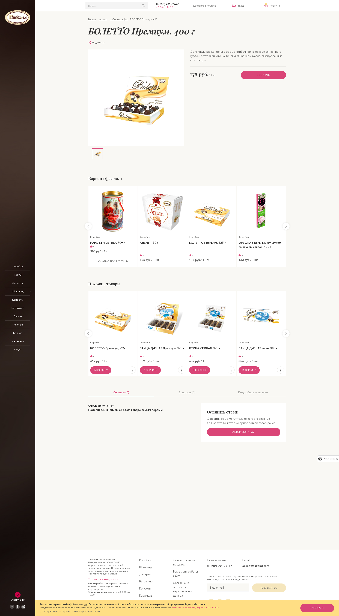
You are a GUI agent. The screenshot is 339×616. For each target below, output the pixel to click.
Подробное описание (253, 392)
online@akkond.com (255, 566)
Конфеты (17, 299)
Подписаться (269, 587)
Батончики (17, 308)
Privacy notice (329, 459)
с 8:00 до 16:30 (164, 7)
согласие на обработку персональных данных (195, 607)
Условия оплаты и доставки (103, 579)
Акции (17, 349)
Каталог (103, 19)
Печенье (17, 324)
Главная (92, 19)
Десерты (17, 283)
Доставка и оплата (204, 5)
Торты (18, 274)
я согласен (317, 608)
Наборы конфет (119, 19)
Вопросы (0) (187, 392)
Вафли (18, 316)
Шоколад (17, 291)
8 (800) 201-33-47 (167, 4)
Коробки (17, 266)
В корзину (263, 75)
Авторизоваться (243, 431)
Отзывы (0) (121, 392)
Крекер (17, 333)
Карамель (18, 341)
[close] (337, 459)
